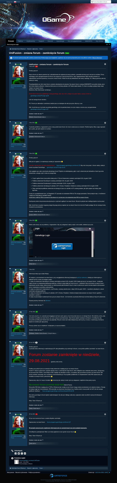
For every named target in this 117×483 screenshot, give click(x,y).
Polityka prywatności (34, 472)
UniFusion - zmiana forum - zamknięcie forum (36, 53)
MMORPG (88, 41)
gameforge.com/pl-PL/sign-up (39, 95)
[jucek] (16, 462)
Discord (50, 41)
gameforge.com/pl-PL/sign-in (39, 109)
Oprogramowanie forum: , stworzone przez (58, 479)
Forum (11, 41)
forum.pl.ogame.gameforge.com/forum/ (67, 165)
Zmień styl (91, 472)
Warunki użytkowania (21, 472)
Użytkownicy (30, 41)
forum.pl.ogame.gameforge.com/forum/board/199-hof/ (57, 391)
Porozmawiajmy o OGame (25, 463)
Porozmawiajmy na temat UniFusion (29, 460)
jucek (20, 462)
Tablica (20, 41)
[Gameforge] (58, 474)
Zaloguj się (10, 2)
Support (41, 41)
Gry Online (99, 41)
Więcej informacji (97, 57)
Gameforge (60, 41)
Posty (12, 87)
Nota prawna (10, 472)
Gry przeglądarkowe (75, 41)
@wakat (48, 300)
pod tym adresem (82, 277)
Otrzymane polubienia (16, 86)
